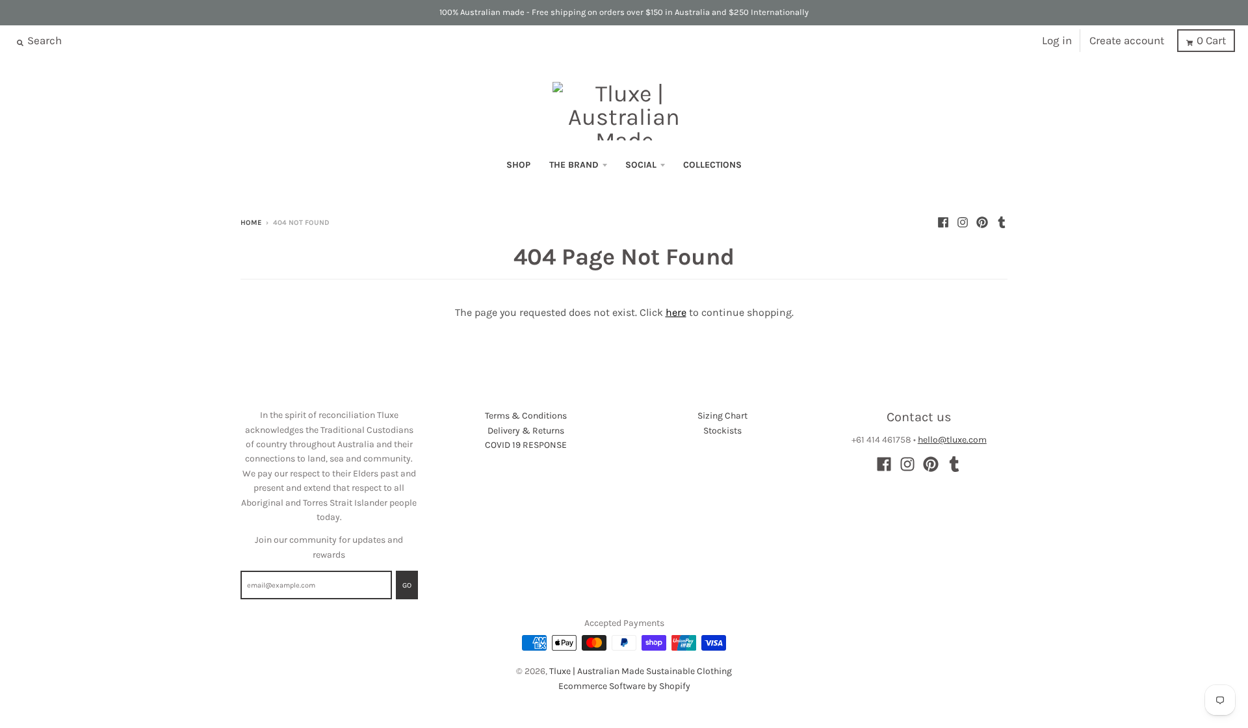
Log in (1057, 40)
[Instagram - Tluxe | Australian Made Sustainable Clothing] (962, 222)
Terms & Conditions (526, 415)
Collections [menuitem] (712, 164)
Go (406, 585)
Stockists (722, 430)
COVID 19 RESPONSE (526, 444)
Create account (1126, 40)
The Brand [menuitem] (574, 164)
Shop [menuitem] (518, 164)
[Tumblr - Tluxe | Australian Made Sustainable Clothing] (1002, 222)
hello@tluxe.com (952, 439)
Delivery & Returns (526, 430)
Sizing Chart (722, 415)
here (676, 312)
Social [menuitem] (640, 164)
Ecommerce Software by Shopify (624, 686)
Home (250, 222)
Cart (1211, 40)
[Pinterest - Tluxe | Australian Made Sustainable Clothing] (982, 222)
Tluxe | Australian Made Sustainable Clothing (640, 671)
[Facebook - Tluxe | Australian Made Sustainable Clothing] (943, 222)
